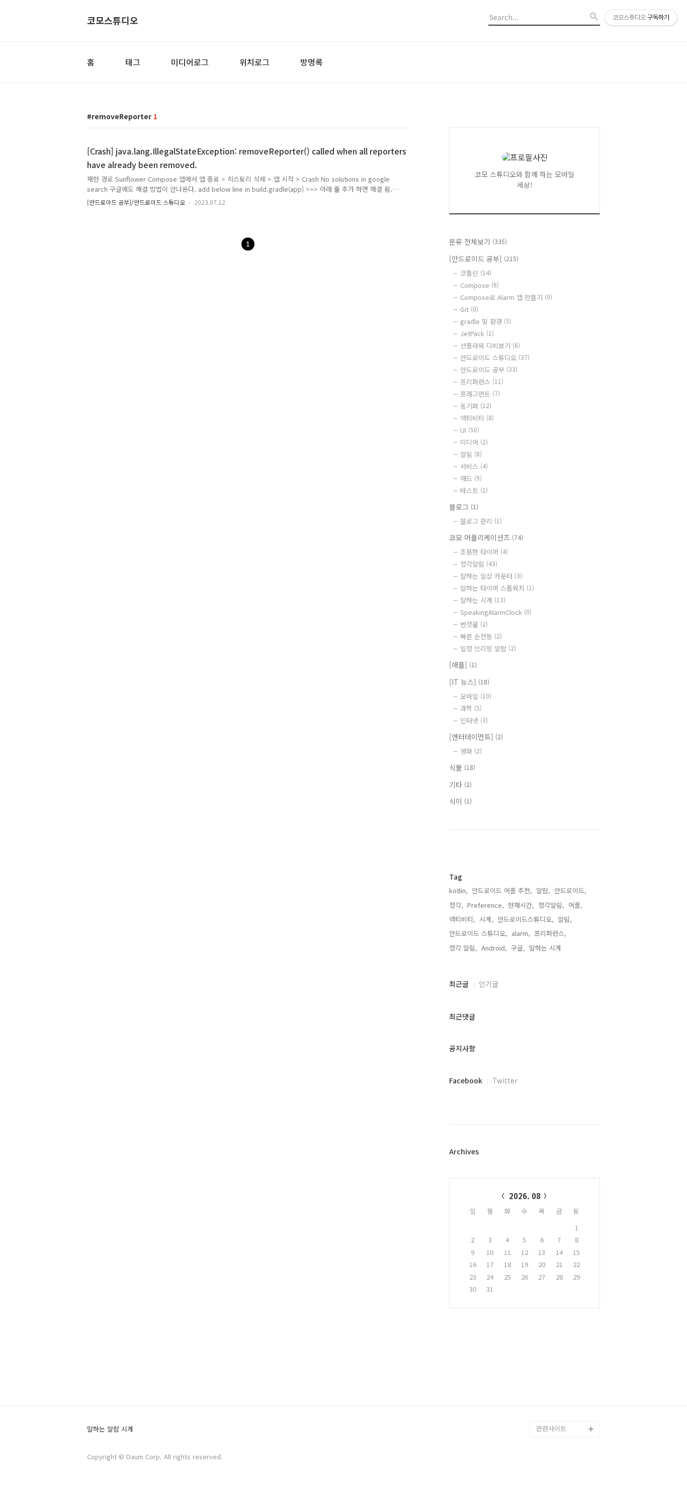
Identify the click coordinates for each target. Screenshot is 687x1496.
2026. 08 (525, 1196)
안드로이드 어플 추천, (502, 890)
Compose (479, 285)
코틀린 (475, 273)
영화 (471, 751)
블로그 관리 (481, 521)
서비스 (474, 466)
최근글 (459, 984)
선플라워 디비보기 (490, 345)
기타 (460, 784)
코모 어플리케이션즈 (486, 537)
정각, (456, 905)
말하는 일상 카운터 (491, 576)
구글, (518, 948)
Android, (494, 948)
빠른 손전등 (481, 636)
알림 (471, 454)
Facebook (465, 1080)
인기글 (488, 984)
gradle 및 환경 (485, 321)
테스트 (474, 490)
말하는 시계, (546, 948)
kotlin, (458, 890)
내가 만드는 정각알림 (566, 1380)
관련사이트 (551, 1428)
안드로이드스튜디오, (525, 919)
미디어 (474, 442)
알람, (543, 890)
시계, (486, 919)
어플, (575, 905)
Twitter (505, 1080)
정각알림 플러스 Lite (565, 1413)
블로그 (463, 507)
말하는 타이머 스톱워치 (497, 588)
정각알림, (551, 905)
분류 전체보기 (478, 242)
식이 (460, 801)
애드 (471, 478)
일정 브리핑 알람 (488, 648)
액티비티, (462, 919)
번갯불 (474, 624)
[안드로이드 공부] (484, 259)
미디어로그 (190, 61)
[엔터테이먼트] (476, 737)
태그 (132, 61)
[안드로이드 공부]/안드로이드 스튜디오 (136, 202)
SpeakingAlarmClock (496, 612)
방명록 (311, 61)
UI (469, 430)
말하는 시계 (482, 600)
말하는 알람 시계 (110, 1429)
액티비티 (477, 418)
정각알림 (478, 564)
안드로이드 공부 (489, 369)
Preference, (485, 905)
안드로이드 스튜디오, (478, 933)
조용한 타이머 (484, 552)
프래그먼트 (480, 394)
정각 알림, (463, 948)
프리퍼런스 (481, 381)
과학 (471, 708)
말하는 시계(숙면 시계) (568, 1396)
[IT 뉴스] (469, 682)
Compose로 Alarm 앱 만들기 (506, 297)
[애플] (463, 665)
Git (469, 309)
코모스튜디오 (112, 20)
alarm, (520, 933)
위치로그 (254, 61)
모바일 (475, 696)
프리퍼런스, (550, 933)
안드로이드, (570, 890)
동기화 (475, 406)
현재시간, (521, 905)
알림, (565, 919)
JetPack (477, 333)
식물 (462, 767)
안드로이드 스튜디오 (495, 357)
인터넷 (474, 720)
